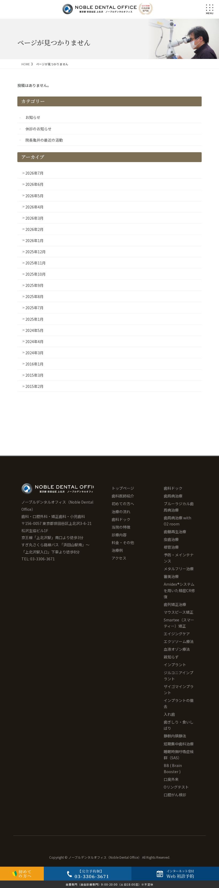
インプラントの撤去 (179, 703)
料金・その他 (123, 542)
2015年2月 (34, 386)
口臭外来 (171, 779)
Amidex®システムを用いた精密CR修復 (179, 590)
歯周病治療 (173, 496)
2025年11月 (35, 263)
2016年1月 (34, 364)
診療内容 (119, 534)
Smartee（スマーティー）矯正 (179, 623)
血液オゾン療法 (177, 649)
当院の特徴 (121, 527)
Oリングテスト (176, 787)
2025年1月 (34, 319)
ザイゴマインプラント (179, 689)
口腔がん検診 (175, 794)
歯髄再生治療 (175, 531)
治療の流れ (121, 511)
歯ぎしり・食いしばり (179, 725)
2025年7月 (34, 307)
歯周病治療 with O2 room (177, 521)
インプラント (175, 664)
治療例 (117, 550)
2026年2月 (34, 229)
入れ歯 (169, 714)
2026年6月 (34, 184)
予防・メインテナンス (179, 558)
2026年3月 (34, 218)
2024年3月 (34, 352)
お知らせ (32, 117)
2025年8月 (34, 296)
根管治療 (171, 547)
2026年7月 (34, 173)
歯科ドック (121, 519)
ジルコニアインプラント (178, 675)
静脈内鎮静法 (175, 735)
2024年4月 (34, 341)
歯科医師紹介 (123, 496)
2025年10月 (35, 274)
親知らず (171, 657)
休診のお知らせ (38, 128)
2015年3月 (34, 375)
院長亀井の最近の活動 (44, 140)
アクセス (119, 558)
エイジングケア (177, 633)
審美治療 (171, 576)
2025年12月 (35, 251)
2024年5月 (34, 330)
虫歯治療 (171, 539)
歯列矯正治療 (175, 604)
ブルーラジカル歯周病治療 (179, 506)
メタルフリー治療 (179, 568)
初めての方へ (123, 503)
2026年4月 (34, 207)
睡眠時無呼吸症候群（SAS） (179, 754)
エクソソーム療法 (179, 641)
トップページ (123, 488)
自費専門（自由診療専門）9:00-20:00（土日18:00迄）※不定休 (109, 884)
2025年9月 (34, 285)
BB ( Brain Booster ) (173, 768)
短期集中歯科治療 (179, 743)
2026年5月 (34, 195)
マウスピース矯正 (178, 612)
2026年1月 (34, 240)
